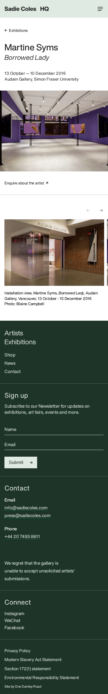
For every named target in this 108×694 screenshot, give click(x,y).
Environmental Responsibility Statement (41, 677)
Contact (12, 371)
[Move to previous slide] (88, 210)
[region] (56, 252)
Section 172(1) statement (27, 668)
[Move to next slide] (101, 210)
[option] (54, 252)
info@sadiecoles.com (26, 507)
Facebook (14, 627)
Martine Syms (31, 47)
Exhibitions (18, 30)
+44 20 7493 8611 (22, 536)
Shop (9, 354)
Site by (22, 686)
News (9, 363)
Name (10, 429)
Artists (13, 333)
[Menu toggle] (100, 8)
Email (10, 445)
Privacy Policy (17, 650)
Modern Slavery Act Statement (32, 659)
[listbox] (56, 252)
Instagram (14, 613)
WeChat (12, 620)
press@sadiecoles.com (27, 515)
